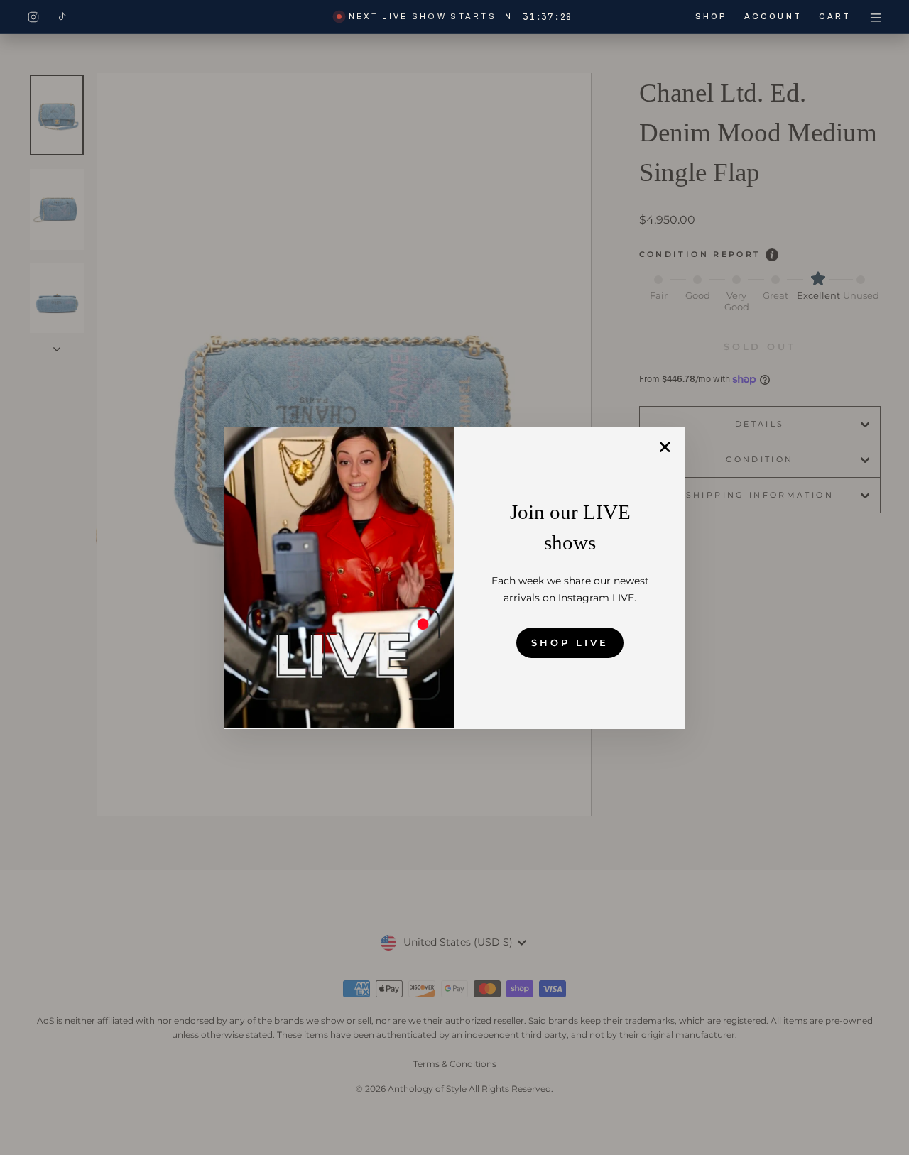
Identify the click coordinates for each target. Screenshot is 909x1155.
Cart (835, 16)
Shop (711, 16)
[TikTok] (62, 17)
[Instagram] (33, 17)
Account (773, 16)
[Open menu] (875, 17)
